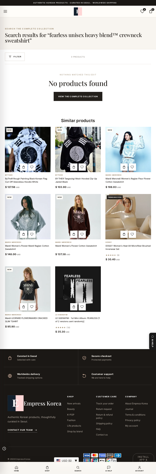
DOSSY (109, 242)
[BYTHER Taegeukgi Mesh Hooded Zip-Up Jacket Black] (78, 149)
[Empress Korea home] (78, 11)
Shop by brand (75, 431)
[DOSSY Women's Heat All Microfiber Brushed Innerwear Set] (128, 217)
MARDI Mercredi (114, 175)
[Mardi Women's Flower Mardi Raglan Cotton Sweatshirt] (28, 217)
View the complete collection (78, 96)
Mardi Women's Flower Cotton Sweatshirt (76, 245)
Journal (129, 409)
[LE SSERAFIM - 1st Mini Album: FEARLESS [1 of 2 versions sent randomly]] (78, 289)
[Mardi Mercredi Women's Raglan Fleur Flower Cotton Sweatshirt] (128, 149)
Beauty (71, 409)
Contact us (102, 434)
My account (131, 425)
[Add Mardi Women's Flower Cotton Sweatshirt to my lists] (82, 234)
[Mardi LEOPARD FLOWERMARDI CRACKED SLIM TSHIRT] (28, 289)
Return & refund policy (104, 416)
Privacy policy (132, 420)
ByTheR (9, 175)
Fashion (71, 420)
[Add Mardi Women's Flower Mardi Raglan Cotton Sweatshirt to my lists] (32, 234)
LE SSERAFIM (61, 315)
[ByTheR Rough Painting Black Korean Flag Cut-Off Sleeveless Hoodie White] (28, 149)
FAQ (98, 429)
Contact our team (20, 430)
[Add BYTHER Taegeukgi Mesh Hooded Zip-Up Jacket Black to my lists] (82, 167)
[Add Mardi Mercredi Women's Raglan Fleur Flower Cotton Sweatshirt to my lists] (132, 167)
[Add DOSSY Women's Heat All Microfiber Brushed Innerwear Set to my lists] (132, 234)
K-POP (70, 414)
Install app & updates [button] (143, 459)
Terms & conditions (135, 414)
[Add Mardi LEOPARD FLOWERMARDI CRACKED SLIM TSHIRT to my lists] (32, 306)
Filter (17, 57)
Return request (104, 409)
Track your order (105, 403)
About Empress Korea (136, 403)
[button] (23, 167)
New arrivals (73, 403)
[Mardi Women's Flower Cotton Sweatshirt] (78, 217)
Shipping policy (104, 423)
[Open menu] (5, 11)
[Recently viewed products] (4, 448)
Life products (74, 425)
